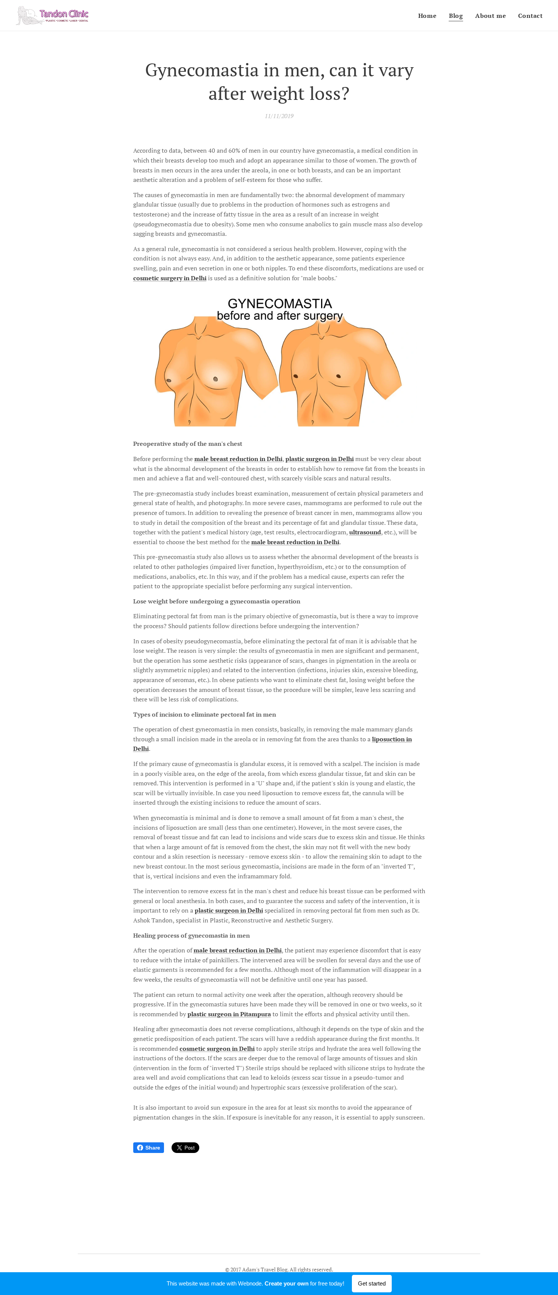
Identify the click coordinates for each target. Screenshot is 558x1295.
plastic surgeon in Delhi (319, 459)
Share (152, 1148)
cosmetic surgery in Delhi (169, 278)
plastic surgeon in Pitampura (229, 1014)
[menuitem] (429, 15)
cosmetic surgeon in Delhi (217, 1048)
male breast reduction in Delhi (238, 459)
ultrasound (365, 532)
